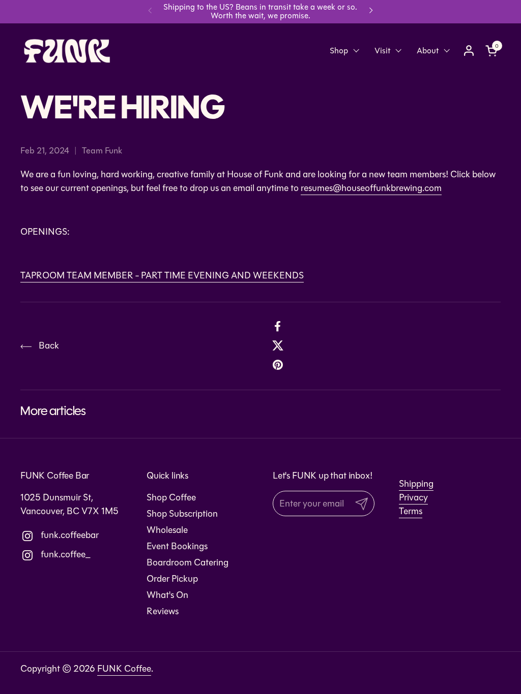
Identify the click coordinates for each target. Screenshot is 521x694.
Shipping (416, 483)
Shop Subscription (182, 513)
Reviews (163, 611)
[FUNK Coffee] (67, 51)
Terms (410, 511)
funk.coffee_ (48, 554)
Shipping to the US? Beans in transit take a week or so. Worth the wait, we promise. (260, 11)
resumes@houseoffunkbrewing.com (371, 188)
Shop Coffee (171, 497)
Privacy (413, 497)
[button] (493, 50)
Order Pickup (172, 578)
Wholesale (167, 530)
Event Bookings (177, 546)
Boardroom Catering (187, 562)
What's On (167, 595)
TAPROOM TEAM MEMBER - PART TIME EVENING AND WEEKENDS (162, 275)
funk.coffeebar (48, 535)
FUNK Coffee (124, 668)
